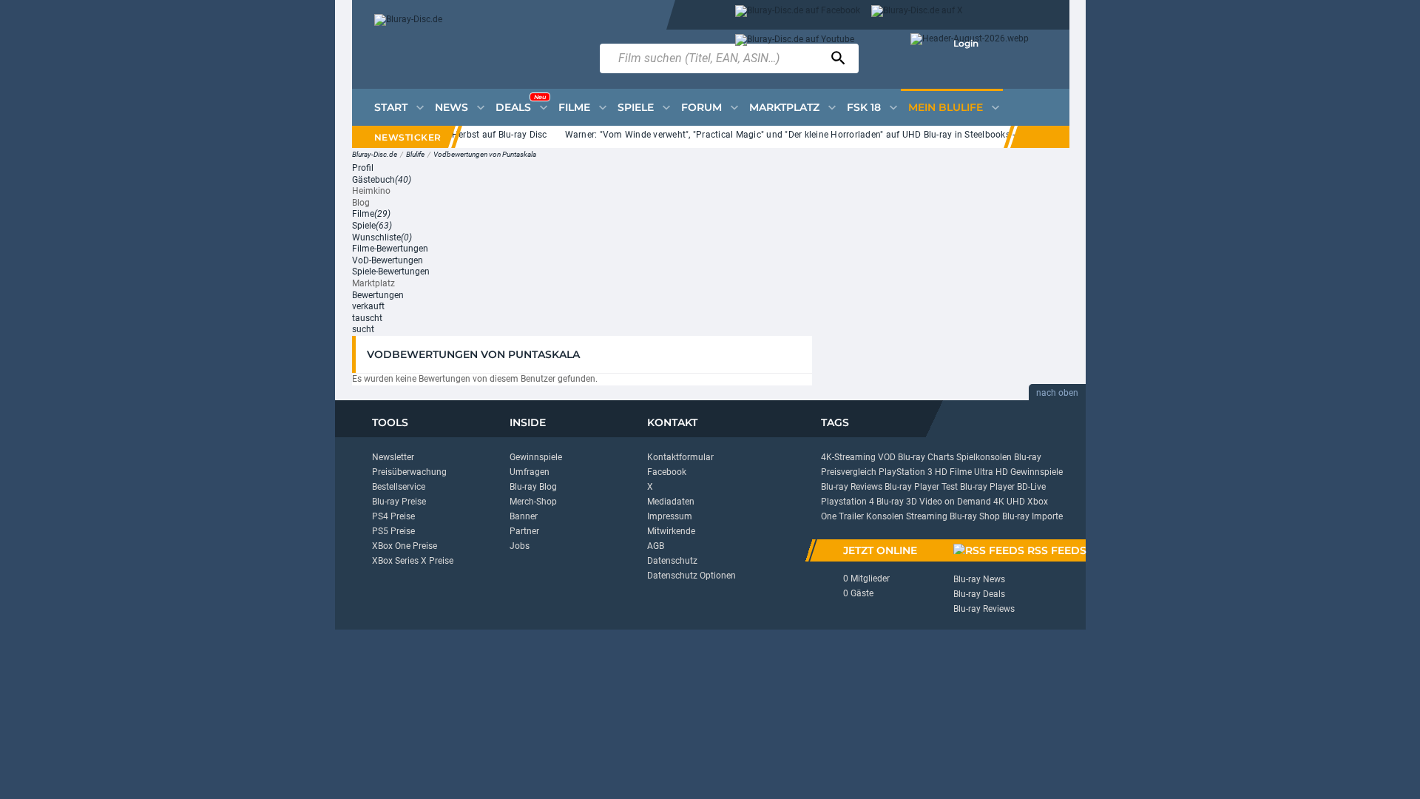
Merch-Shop (533, 501)
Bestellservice (398, 487)
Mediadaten (670, 501)
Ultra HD (991, 472)
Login (965, 43)
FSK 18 (864, 107)
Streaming (926, 516)
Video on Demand (955, 501)
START (391, 107)
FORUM (701, 107)
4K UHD (1009, 501)
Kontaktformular (680, 457)
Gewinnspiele (536, 457)
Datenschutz (672, 561)
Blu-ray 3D (896, 501)
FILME (574, 107)
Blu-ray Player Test (921, 487)
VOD (887, 457)
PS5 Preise (393, 531)
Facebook (666, 472)
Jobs (520, 546)
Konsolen (885, 516)
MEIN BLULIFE (945, 107)
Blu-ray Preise (399, 501)
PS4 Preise (393, 516)
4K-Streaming (848, 457)
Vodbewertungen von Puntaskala (484, 154)
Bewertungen (378, 295)
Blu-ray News (979, 579)
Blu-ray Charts (926, 457)
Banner (524, 516)
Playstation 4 (847, 501)
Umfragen (530, 472)
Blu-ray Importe (1032, 516)
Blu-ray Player (987, 487)
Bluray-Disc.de (374, 154)
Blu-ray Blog (533, 487)
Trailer (851, 516)
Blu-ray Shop (975, 516)
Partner (524, 531)
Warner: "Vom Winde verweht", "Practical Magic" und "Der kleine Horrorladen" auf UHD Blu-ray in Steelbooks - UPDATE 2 (805, 134)
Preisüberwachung (409, 472)
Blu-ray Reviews (851, 487)
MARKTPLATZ (784, 107)
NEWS (451, 107)
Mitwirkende (671, 531)
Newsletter (393, 457)
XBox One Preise (404, 546)
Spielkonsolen (984, 457)
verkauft (368, 306)
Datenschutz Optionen (691, 575)
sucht (363, 329)
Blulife (415, 154)
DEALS (521, 103)
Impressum (669, 516)
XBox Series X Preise (412, 561)
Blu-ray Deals (979, 594)
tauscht (367, 318)
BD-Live (1031, 487)
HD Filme (953, 472)
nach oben (1057, 393)
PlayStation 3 (906, 472)
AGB (655, 546)
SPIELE (636, 107)
